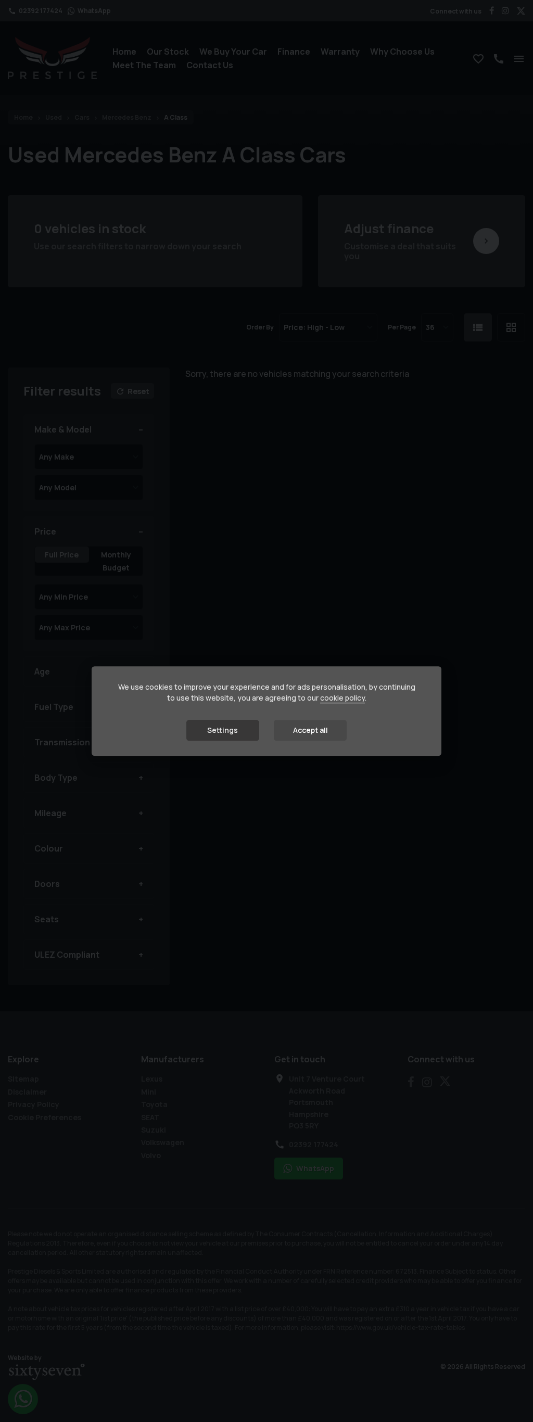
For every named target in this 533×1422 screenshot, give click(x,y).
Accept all (310, 730)
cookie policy (342, 698)
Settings (222, 730)
